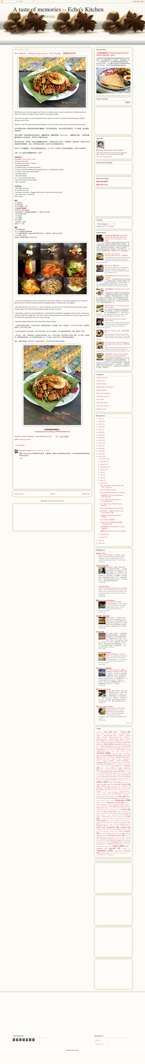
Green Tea (104, 774)
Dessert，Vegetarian (104, 769)
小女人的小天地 (103, 565)
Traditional (107, 846)
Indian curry (100, 784)
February (103, 534)
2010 (100, 540)
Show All (128, 722)
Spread (104, 837)
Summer (128, 838)
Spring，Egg (125, 837)
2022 (100, 427)
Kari (113, 789)
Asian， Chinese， (101, 733)
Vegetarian (101, 850)
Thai (112, 842)
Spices (127, 835)
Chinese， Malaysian (115, 757)
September (104, 467)
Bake (100, 744)
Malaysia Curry (116, 798)
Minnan (98, 808)
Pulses (103, 822)
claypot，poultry (122, 762)
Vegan (115, 846)
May (101, 478)
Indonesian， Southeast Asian (105, 788)
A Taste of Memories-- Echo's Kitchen (110, 150)
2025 (100, 421)
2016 (100, 443)
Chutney (108, 762)
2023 (100, 424)
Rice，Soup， (109, 824)
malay (119, 796)
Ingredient (119, 787)
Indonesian (124, 786)
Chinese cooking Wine (117, 753)
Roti (116, 824)
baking (116, 744)
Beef (97, 746)
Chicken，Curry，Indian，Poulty (115, 751)
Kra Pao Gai (126, 793)
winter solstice (115, 853)
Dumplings (104, 771)
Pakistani (118, 813)
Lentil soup (106, 796)
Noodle (29, 439)
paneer (98, 815)
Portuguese (122, 818)
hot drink (103, 779)
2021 (100, 429)
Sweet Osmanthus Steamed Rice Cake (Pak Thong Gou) (112, 486)
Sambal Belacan (24, 165)
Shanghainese (99, 829)
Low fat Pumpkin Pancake (108, 490)
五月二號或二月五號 (112, 633)
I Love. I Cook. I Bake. (105, 706)
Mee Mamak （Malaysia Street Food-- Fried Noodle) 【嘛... (112, 511)
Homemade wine (122, 778)
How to (110, 780)
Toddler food (112, 844)
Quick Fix (109, 822)
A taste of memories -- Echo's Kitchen (58, 9)
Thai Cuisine (100, 399)
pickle (119, 816)
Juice (107, 789)
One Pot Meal (124, 811)
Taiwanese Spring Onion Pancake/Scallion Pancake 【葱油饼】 (116, 254)
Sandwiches (99, 826)
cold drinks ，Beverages (117, 764)
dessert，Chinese (104, 768)
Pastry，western (101, 816)
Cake (98, 749)
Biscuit (113, 746)
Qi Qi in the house (104, 689)
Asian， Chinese (120, 732)
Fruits (117, 773)
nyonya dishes (108, 811)
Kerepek (122, 789)
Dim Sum (114, 769)
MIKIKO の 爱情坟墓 (104, 668)
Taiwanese (119, 840)
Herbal (98, 776)
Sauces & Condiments (103, 393)
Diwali (120, 770)
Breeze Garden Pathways (105, 555)
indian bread (113, 782)
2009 (100, 543)
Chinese (100, 753)
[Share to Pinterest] (68, 437)
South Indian (125, 833)
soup (106, 833)
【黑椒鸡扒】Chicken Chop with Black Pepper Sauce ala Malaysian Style (116, 355)
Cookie (127, 764)
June (102, 475)
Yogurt (122, 853)
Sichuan (116, 829)
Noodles (98, 811)
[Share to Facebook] (66, 437)
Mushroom (117, 807)
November (103, 461)
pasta (120, 815)
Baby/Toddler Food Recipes (105, 387)
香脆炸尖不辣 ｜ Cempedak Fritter (116, 617)
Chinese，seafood (101, 760)
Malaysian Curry (100, 802)
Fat (99, 773)
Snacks (127, 831)
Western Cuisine (101, 409)
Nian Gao (116, 809)
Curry (113, 766)
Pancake (125, 813)
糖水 (111, 854)
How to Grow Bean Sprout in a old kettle (112, 492)
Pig (124, 816)
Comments (100, 1044)
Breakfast (109, 747)
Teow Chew (106, 842)
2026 (100, 419)
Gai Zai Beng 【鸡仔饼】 (107, 519)
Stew (123, 838)
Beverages (104, 746)
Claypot (114, 762)
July (101, 472)
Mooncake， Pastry (108, 807)
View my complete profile (104, 156)
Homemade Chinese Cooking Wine (106, 778)
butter (127, 747)
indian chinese (125, 782)
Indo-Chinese (114, 786)
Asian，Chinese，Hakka (111, 740)
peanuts (114, 816)
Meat (111, 806)
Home (52, 494)
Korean (119, 793)
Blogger (76, 1050)
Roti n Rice (102, 553)
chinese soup (126, 755)
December (103, 459)
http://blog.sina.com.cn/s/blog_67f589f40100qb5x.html (52, 432)
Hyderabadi (119, 779)
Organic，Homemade (101, 813)
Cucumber (106, 766)
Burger (122, 747)
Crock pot (99, 766)
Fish (103, 773)
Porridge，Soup (113, 818)
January (103, 537)
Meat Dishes (120, 806)
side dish (123, 829)
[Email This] (60, 437)
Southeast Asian (115, 835)
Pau (109, 816)
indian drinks (110, 784)
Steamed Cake (106, 839)
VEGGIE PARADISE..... (105, 652)
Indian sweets (101, 786)
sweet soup (109, 840)
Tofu (120, 844)
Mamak (122, 804)
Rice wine (101, 824)
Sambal (127, 824)
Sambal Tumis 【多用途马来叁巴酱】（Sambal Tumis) (111, 523)
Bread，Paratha (100, 747)
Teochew (98, 842)
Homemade (127, 776)
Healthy (126, 775)
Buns (116, 747)
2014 (100, 448)
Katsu (117, 789)
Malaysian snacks (113, 803)
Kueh (97, 794)
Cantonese (118, 749)
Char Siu (126, 749)
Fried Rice (110, 773)
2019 (100, 435)
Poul (128, 818)
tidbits (103, 844)
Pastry (126, 815)
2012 (100, 454)
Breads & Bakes (101, 390)
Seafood (123, 828)
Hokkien (111, 776)
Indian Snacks (122, 784)
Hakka (119, 775)
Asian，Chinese (108, 739)
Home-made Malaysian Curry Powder (111, 508)
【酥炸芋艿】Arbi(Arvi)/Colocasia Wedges (113, 531)
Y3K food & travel (25, 450)
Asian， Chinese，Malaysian (105, 737)
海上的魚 (101, 632)
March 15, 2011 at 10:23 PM (40, 450)
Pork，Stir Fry (103, 818)
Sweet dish (101, 840)
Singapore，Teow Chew (110, 831)
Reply (21, 458)
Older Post (86, 494)
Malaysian (23, 439)
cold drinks (104, 764)
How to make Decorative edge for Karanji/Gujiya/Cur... (110, 500)
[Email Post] (56, 436)
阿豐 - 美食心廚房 (103, 616)
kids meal (111, 793)
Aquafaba (98, 732)
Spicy (98, 837)
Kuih (102, 794)
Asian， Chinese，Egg (120, 735)
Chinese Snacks (112, 755)
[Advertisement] (61, 32)
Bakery (106, 744)
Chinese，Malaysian (123, 759)
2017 (100, 440)
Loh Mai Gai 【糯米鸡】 (112, 265)
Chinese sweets (103, 757)
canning (111, 749)
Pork (128, 817)
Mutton (123, 807)
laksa (107, 794)
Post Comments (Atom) (57, 501)
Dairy (120, 766)
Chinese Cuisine (101, 384)
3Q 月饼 (108, 690)
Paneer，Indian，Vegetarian (109, 815)
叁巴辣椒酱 (22, 208)
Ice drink (126, 779)
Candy (105, 749)
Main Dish (113, 796)
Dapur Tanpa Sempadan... (107, 600)
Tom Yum (126, 844)
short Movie (108, 829)
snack (120, 831)
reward (123, 822)
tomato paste (99, 846)
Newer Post (18, 494)
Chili (127, 751)
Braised (119, 746)
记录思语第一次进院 (112, 567)
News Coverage (107, 809)
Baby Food (127, 742)
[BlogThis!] (62, 437)
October (103, 464)
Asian (106, 732)
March (102, 483)
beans (127, 744)
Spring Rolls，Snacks (114, 837)
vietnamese (117, 851)
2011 (100, 456)
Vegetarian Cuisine (102, 402)
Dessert (127, 766)
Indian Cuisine (100, 380)
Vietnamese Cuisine (102, 406)
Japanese (101, 789)
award (120, 742)
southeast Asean (101, 835)
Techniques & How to (102, 396)
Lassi (112, 794)
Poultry (99, 821)
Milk (128, 806)
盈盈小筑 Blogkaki (102, 184)
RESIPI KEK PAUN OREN (114, 602)
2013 (100, 451)
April (101, 480)
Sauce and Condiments (105, 828)
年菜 (100, 854)
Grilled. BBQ (112, 774)
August (102, 469)
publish (117, 820)
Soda (101, 833)
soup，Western (115, 833)
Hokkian (104, 776)
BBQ (121, 744)
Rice (129, 822)
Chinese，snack (114, 760)
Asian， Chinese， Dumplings (116, 733)
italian (125, 787)
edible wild (113, 771)
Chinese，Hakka (110, 759)
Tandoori (126, 840)
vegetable (112, 848)
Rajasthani (117, 822)
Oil (117, 811)
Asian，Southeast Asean (109, 742)
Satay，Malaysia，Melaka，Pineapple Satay (117, 825)
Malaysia (105, 798)
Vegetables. (125, 848)
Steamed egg (116, 838)
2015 (100, 446)
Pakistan (112, 813)
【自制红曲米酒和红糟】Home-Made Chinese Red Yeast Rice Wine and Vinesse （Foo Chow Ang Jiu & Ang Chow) (116, 238)
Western (127, 851)
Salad (121, 824)
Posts (99, 1040)
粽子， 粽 (106, 854)
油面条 (20, 202)
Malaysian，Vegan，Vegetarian (110, 804)
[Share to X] (64, 437)
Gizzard (123, 773)
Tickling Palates (103, 586)
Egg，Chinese (127, 771)
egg (119, 771)
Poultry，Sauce (110, 820)
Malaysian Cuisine (102, 377)
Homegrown (119, 776)
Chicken (98, 751)
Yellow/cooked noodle (29, 159)
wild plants (103, 853)
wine (109, 853)
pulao (123, 820)
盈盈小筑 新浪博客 (102, 181)
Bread (125, 746)
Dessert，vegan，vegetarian (121, 768)
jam (129, 788)
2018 (100, 437)
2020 (100, 432)
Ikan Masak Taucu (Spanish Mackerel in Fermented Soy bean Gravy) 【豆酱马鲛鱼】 (117, 344)
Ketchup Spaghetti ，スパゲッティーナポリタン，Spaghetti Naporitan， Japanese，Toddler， (113, 791)
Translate (111, 226)
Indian (99, 782)
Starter (98, 838)
